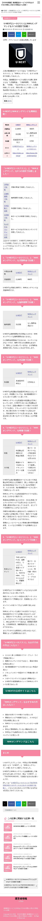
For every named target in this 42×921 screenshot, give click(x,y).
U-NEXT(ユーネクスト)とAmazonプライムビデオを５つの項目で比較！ (21, 881)
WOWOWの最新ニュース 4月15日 (24, 826)
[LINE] (24, 34)
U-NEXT (19, 272)
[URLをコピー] (31, 34)
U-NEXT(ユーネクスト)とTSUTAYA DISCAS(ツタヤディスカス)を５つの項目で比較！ (20, 785)
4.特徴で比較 (6, 217)
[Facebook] (11, 34)
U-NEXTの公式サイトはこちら (21, 691)
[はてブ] (18, 34)
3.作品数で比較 (6, 208)
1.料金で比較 (6, 187)
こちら (21, 901)
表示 (9, 101)
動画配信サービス (11, 810)
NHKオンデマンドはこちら (20, 741)
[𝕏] (4, 34)
